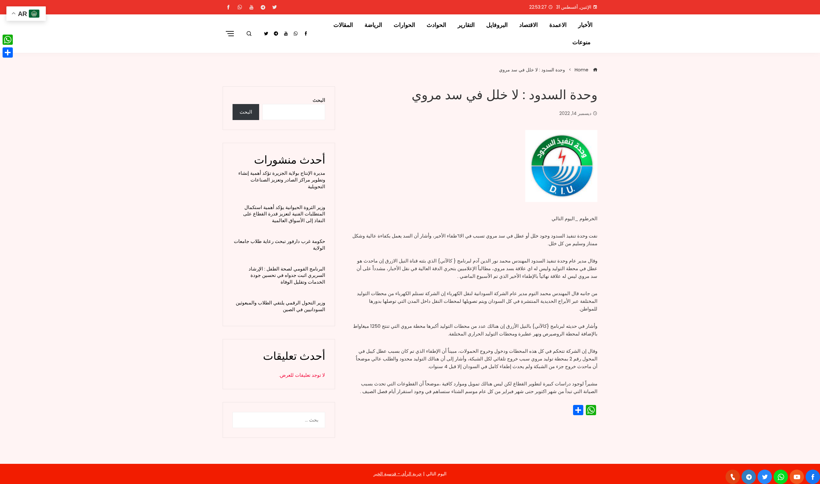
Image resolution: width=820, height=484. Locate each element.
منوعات (581, 42)
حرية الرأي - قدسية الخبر (397, 474)
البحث (319, 100)
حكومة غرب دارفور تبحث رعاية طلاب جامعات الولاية (279, 244)
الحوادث (436, 25)
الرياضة (373, 25)
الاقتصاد (528, 25)
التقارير (466, 25)
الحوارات (404, 25)
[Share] (7, 52)
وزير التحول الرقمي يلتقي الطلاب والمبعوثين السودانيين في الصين (280, 306)
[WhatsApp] (7, 39)
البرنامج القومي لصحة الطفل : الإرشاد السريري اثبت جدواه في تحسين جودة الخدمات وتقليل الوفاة (287, 275)
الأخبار (585, 25)
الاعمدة (558, 25)
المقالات (343, 25)
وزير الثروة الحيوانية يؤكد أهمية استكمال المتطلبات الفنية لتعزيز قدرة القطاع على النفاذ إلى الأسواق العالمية (284, 214)
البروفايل (497, 25)
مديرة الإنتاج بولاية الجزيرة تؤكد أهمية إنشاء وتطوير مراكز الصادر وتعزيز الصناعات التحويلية (281, 180)
